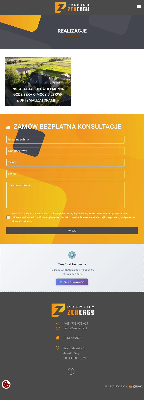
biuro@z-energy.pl (75, 328)
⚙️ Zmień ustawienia (72, 281)
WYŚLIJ (72, 230)
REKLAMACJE (73, 338)
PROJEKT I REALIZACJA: (116, 386)
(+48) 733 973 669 (76, 323)
